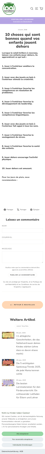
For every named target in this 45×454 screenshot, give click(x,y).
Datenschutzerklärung (10, 451)
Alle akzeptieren (22, 434)
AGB (21, 451)
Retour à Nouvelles (24, 305)
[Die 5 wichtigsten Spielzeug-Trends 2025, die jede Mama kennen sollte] (8, 362)
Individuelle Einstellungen (22, 445)
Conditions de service (29, 284)
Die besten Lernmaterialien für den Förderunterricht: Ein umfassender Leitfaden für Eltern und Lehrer (28, 390)
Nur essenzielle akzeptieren (22, 439)
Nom (4, 226)
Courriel (7, 237)
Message (7, 249)
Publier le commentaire (22, 275)
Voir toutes (22, 326)
